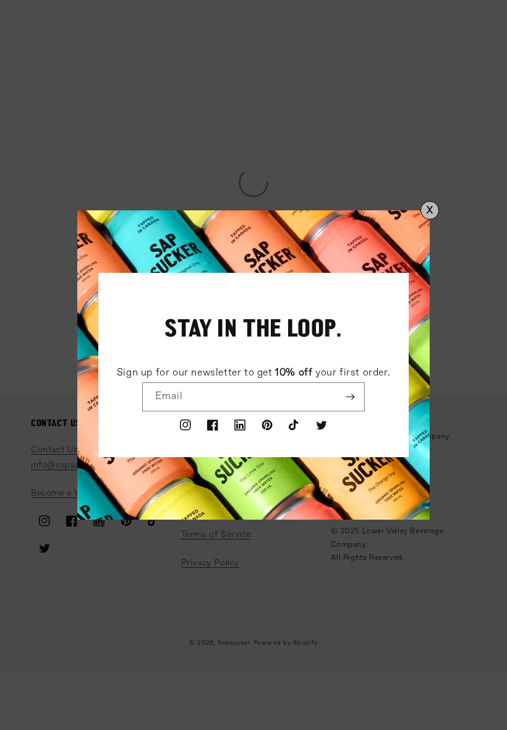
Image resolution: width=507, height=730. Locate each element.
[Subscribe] (350, 396)
